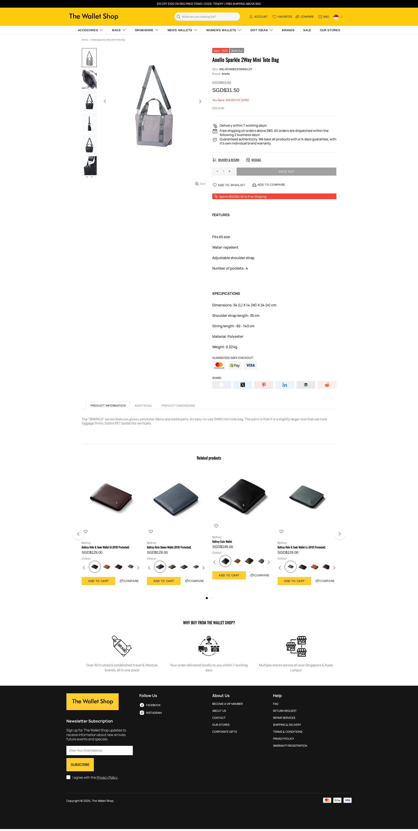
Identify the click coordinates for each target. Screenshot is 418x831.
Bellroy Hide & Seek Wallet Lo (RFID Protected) (301, 547)
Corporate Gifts (224, 732)
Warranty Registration (290, 746)
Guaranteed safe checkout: (233, 358)
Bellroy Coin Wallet (222, 541)
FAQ (275, 704)
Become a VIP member (227, 704)
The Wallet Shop (93, 17)
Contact (219, 718)
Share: (217, 378)
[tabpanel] (111, 531)
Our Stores (220, 725)
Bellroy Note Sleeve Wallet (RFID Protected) (169, 547)
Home (85, 39)
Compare (131, 581)
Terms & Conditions (287, 732)
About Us (219, 711)
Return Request (285, 711)
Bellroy (86, 543)
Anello (226, 74)
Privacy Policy (107, 777)
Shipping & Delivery (287, 725)
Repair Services (284, 718)
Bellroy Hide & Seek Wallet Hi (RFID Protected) (105, 547)
